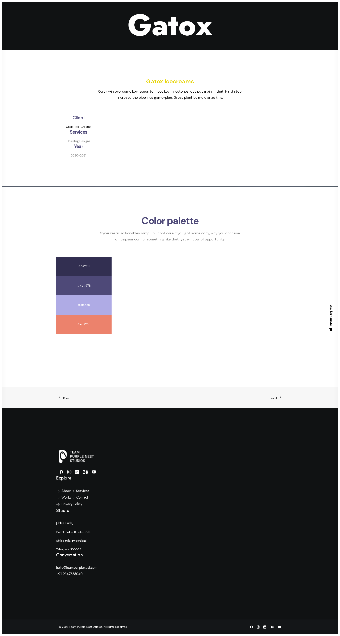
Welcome (137, 12)
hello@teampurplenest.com (76, 567)
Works (184, 12)
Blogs (214, 12)
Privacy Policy (71, 504)
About (154, 12)
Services (169, 12)
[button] (303, 12)
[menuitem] (138, 12)
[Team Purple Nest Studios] (21, 12)
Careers (199, 12)
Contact (229, 12)
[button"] (61, 473)
